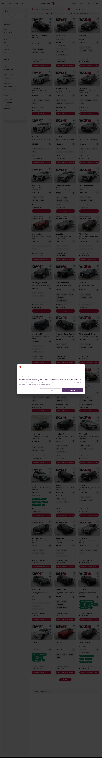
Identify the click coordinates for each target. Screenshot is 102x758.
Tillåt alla (72, 390)
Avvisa (50, 390)
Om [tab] (73, 372)
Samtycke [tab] (28, 372)
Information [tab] (51, 372)
